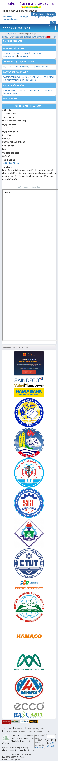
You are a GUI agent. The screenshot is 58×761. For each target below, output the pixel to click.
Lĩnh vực (6, 138)
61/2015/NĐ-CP (41, 67)
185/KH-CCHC (34, 90)
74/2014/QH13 (29, 80)
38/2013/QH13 (23, 53)
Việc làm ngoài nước (37, 17)
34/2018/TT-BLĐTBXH (12, 77)
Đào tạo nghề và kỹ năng (15, 72)
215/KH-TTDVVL (10, 93)
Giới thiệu (19, 728)
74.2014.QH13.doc (10, 163)
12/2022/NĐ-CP (36, 53)
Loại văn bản (8, 146)
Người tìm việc (9, 17)
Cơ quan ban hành (10, 153)
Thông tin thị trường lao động (19, 62)
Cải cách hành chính (13, 85)
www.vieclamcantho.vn (16, 27)
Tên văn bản (8, 117)
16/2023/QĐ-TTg (27, 67)
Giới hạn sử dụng (36, 731)
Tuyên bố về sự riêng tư (14, 731)
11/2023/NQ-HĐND (11, 67)
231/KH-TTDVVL (48, 90)
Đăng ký (50, 14)
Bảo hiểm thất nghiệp (14, 48)
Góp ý (49, 731)
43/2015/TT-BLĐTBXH (13, 80)
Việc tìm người (22, 17)
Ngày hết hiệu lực (10, 131)
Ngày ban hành (9, 124)
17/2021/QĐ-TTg (10, 56)
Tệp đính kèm (9, 160)
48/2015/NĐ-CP (28, 77)
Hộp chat (39, 747)
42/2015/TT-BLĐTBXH (46, 77)
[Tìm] (53, 22)
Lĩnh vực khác (10, 99)
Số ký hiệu (7, 110)
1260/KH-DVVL (9, 90)
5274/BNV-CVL (9, 53)
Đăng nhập (38, 14)
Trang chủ (9, 33)
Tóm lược (7, 167)
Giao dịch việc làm (12, 41)
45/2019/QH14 (24, 56)
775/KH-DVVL (22, 90)
